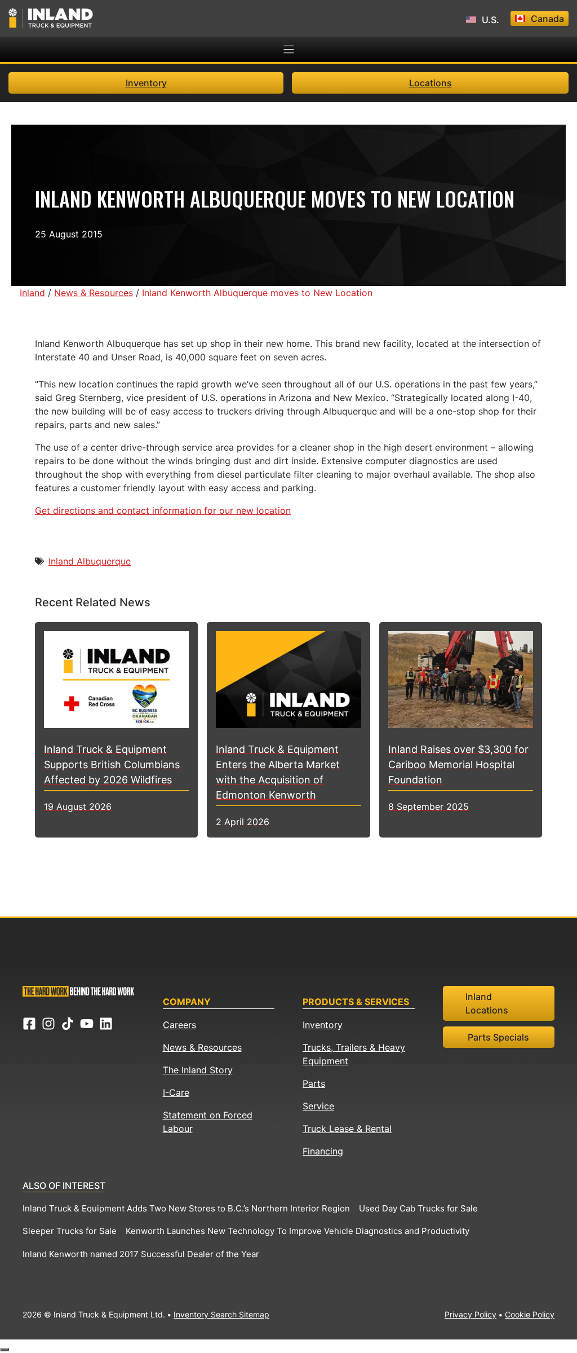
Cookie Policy (529, 1314)
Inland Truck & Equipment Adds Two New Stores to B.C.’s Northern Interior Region (186, 1208)
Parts (314, 1083)
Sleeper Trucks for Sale (70, 1231)
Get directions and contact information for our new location (163, 510)
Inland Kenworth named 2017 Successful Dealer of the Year (141, 1254)
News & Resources (202, 1047)
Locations (430, 83)
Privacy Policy (470, 1314)
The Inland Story (198, 1070)
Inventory (146, 83)
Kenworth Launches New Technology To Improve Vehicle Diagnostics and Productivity (297, 1231)
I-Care (176, 1092)
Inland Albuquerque (89, 561)
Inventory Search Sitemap (221, 1314)
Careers (179, 1024)
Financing (323, 1151)
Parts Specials (498, 1037)
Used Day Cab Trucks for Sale (418, 1208)
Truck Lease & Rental (347, 1128)
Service (318, 1106)
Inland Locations (486, 1003)
